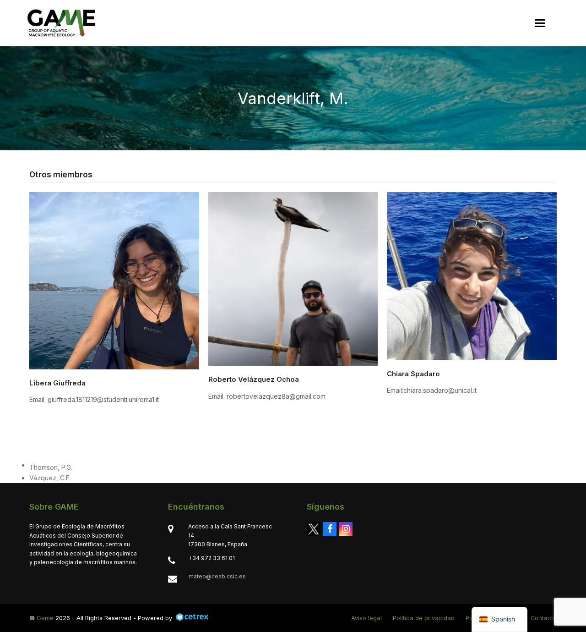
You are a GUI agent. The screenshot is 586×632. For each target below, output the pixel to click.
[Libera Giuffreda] (114, 280)
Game (45, 617)
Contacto (544, 617)
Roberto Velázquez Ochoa (253, 379)
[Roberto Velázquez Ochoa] (293, 278)
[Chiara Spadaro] (472, 275)
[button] (540, 23)
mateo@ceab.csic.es (217, 576)
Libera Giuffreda (57, 383)
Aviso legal (366, 617)
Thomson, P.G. (50, 467)
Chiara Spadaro (413, 373)
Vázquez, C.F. (50, 478)
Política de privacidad (424, 617)
